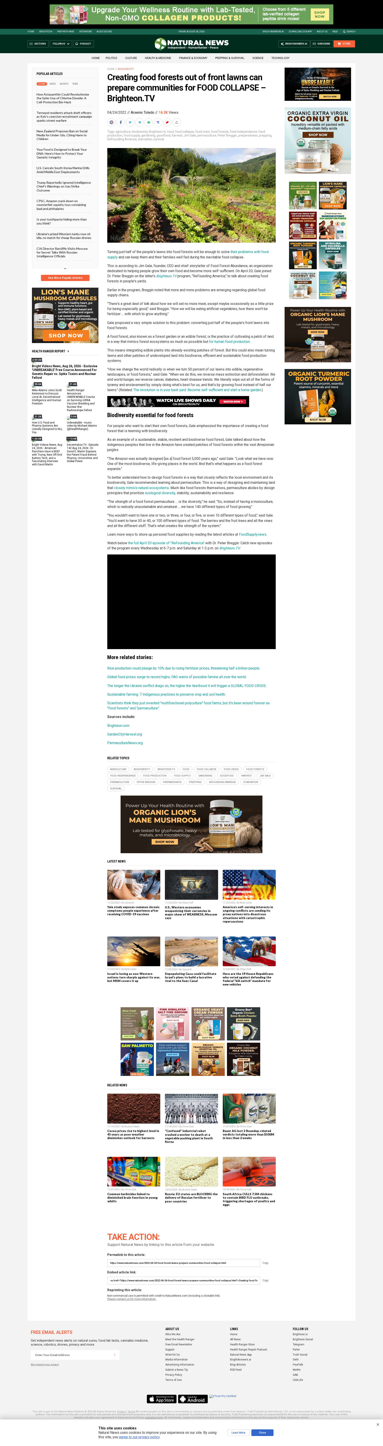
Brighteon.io (300, 1334)
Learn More (238, 1432)
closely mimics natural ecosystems (141, 488)
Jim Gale (190, 135)
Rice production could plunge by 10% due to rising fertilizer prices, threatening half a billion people (183, 668)
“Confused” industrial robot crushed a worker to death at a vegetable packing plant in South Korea (189, 1136)
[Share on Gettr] (167, 122)
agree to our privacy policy (139, 1437)
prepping (265, 135)
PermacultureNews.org (125, 743)
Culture (131, 58)
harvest (177, 135)
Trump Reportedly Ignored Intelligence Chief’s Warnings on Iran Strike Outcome (64, 186)
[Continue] (114, 1355)
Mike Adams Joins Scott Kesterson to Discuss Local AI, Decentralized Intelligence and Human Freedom (47, 397)
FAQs (335, 31)
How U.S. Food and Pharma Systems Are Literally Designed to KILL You (47, 427)
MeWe (297, 1369)
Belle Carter (246, 903)
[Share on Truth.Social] (158, 122)
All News (235, 1339)
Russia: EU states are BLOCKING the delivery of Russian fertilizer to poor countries (191, 1197)
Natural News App (241, 1354)
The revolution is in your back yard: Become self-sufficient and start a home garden (197, 390)
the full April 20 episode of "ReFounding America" (166, 543)
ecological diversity (160, 493)
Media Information (176, 1359)
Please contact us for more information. (131, 1299)
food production (154, 775)
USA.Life (298, 1380)
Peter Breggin (227, 135)
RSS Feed (236, 1369)
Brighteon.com (118, 726)
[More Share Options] (177, 122)
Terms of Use (173, 1380)
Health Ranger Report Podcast (248, 1349)
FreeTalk (298, 1364)
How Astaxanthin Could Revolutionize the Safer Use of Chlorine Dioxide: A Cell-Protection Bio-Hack (63, 98)
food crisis (202, 131)
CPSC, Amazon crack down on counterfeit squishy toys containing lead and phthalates (61, 205)
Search (351, 31)
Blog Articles (238, 1364)
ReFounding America (122, 139)
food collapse (184, 131)
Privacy (121, 1411)
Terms (131, 1411)
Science (258, 58)
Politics (111, 58)
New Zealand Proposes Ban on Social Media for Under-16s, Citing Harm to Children (62, 135)
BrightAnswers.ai (273, 31)
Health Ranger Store (242, 1344)
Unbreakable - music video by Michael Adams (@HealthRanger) (82, 426)
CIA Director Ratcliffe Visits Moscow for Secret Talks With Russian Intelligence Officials (62, 252)
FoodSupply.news (252, 534)
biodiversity (140, 131)
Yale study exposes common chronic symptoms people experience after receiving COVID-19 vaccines (133, 910)
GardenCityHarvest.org (124, 734)
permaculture (206, 135)
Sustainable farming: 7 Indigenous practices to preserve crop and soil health (166, 694)
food (170, 131)
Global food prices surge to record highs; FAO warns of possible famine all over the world (176, 677)
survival (158, 139)
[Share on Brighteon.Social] (112, 122)
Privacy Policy (173, 1374)
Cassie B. (130, 903)
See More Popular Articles (65, 277)
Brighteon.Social (303, 1339)
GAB (295, 1374)
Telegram (298, 1344)
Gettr (296, 1359)
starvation (145, 139)
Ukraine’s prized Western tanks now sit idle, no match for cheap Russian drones (64, 236)
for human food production (229, 342)
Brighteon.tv (157, 131)
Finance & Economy (193, 58)
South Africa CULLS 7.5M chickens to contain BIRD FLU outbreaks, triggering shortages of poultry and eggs (249, 1199)
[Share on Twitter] (130, 122)
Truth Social (300, 1354)
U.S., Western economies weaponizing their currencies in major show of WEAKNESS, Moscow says (191, 912)
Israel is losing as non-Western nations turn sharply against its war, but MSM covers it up (133, 977)
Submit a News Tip (176, 1369)
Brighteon (45, 31)
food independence (243, 131)
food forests (220, 131)
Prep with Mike (65, 31)
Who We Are (172, 1334)
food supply (132, 135)
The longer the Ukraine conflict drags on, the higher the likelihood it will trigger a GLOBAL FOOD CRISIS (186, 686)
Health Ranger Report (48, 351)
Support (169, 1349)
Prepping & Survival (229, 58)
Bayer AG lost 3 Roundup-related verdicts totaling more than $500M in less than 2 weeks (248, 1134)
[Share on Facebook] (121, 122)
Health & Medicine (158, 58)
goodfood (163, 135)
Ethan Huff (187, 903)
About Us (322, 31)
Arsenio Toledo (142, 112)
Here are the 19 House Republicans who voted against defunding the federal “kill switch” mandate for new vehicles (248, 979)
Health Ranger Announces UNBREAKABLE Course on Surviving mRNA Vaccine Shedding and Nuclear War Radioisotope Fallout (81, 400)
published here (154, 1417)
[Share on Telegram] (140, 122)
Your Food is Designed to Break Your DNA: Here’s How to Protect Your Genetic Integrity (62, 153)
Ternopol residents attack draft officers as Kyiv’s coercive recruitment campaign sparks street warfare (64, 116)
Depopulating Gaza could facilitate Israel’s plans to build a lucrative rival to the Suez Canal (190, 977)
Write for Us (172, 1354)
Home (30, 31)
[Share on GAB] (149, 122)
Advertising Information (179, 1364)
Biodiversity (126, 69)
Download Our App (300, 31)
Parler (296, 1349)
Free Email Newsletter (178, 1344)
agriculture (123, 131)
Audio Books (104, 31)
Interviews (85, 31)
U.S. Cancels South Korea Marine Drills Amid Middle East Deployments (63, 170)
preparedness (248, 135)
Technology (280, 58)
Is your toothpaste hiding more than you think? (62, 221)
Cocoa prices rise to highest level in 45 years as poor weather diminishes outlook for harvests (133, 1134)
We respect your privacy (45, 1364)
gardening (148, 135)
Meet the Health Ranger (179, 1339)
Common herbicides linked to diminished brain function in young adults (132, 1197)
